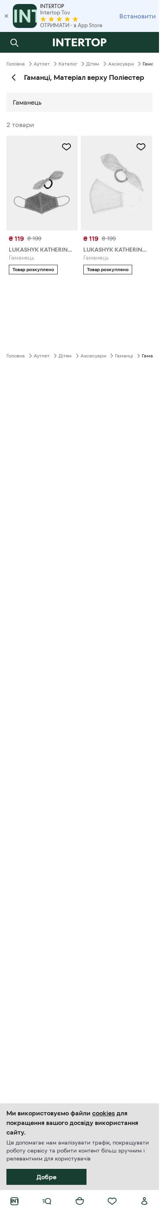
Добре (46, 1177)
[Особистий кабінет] (145, 1201)
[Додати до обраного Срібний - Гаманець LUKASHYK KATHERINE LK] (66, 147)
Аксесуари (121, 63)
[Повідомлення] (145, 42)
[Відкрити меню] (47, 1201)
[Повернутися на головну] (79, 42)
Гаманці (124, 355)
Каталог (67, 63)
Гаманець (27, 102)
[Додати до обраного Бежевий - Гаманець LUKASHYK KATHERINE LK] (141, 147)
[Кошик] (80, 1201)
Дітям (92, 63)
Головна (15, 63)
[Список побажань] (112, 1201)
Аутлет (42, 63)
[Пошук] (14, 42)
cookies (103, 1113)
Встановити (137, 16)
